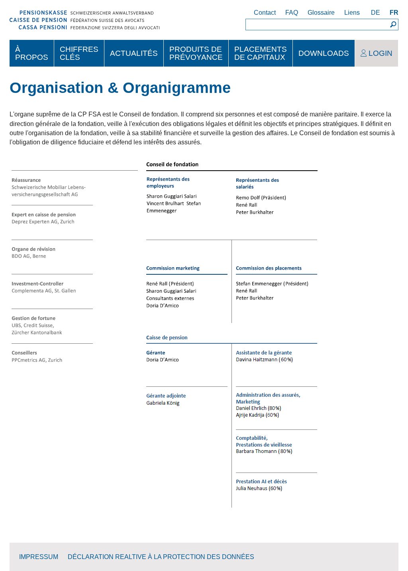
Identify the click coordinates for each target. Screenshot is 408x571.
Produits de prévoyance (196, 53)
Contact (265, 12)
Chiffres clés (79, 53)
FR (394, 12)
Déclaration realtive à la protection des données (161, 556)
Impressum (38, 556)
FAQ (291, 12)
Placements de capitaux (260, 53)
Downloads (323, 53)
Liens (352, 12)
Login (380, 53)
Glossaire (321, 12)
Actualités (134, 53)
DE (375, 12)
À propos (31, 53)
